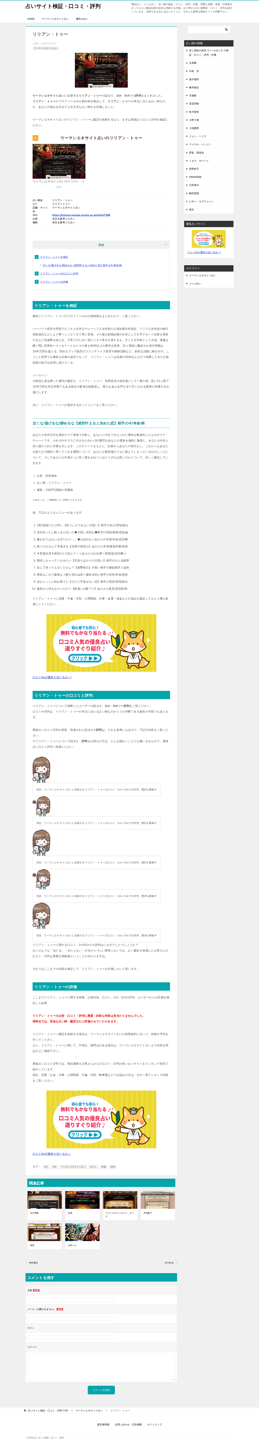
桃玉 (191, 209)
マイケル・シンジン (200, 144)
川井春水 (194, 185)
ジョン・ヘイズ (197, 136)
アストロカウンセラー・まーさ (120, 1214)
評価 (103, 1167)
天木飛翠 (34, 1213)
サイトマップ (154, 1424)
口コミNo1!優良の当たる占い (52, 1153)
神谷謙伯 (33, 1262)
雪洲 (70, 1213)
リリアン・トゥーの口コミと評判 (59, 273)
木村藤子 (147, 1213)
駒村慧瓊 (194, 193)
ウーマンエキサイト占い (55, 18)
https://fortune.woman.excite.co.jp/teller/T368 (81, 215)
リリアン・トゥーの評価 (54, 281)
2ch (46, 1167)
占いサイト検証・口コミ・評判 (63, 6)
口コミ (93, 1167)
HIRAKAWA (195, 177)
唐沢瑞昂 (194, 79)
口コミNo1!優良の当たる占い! (52, 677)
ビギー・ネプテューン (201, 201)
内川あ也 (169, 1262)
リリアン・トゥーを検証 (54, 257)
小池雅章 (194, 128)
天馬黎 (192, 63)
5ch (54, 1167)
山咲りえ (72, 1245)
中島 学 (194, 71)
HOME (31, 18)
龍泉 (32, 1245)
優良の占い (82, 18)
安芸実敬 (194, 103)
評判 (113, 1167)
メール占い (195, 283)
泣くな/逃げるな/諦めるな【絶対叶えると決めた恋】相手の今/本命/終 (82, 265)
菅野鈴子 (194, 168)
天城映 (192, 95)
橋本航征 (194, 87)
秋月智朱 (194, 111)
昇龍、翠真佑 (196, 152)
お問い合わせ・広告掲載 (128, 1424)
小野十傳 (194, 120)
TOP (48, 1410)
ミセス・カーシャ (199, 160)
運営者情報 (103, 1424)
